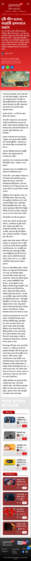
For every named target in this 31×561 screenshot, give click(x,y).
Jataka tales (6, 401)
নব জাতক (16, 14)
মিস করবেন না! (10, 474)
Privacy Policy (15, 549)
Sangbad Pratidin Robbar (10, 405)
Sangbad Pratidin (19, 401)
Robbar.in (4, 14)
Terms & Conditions (14, 552)
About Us (4, 549)
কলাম (11, 14)
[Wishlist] (17, 426)
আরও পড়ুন (8, 412)
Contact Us (5, 551)
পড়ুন (24, 426)
